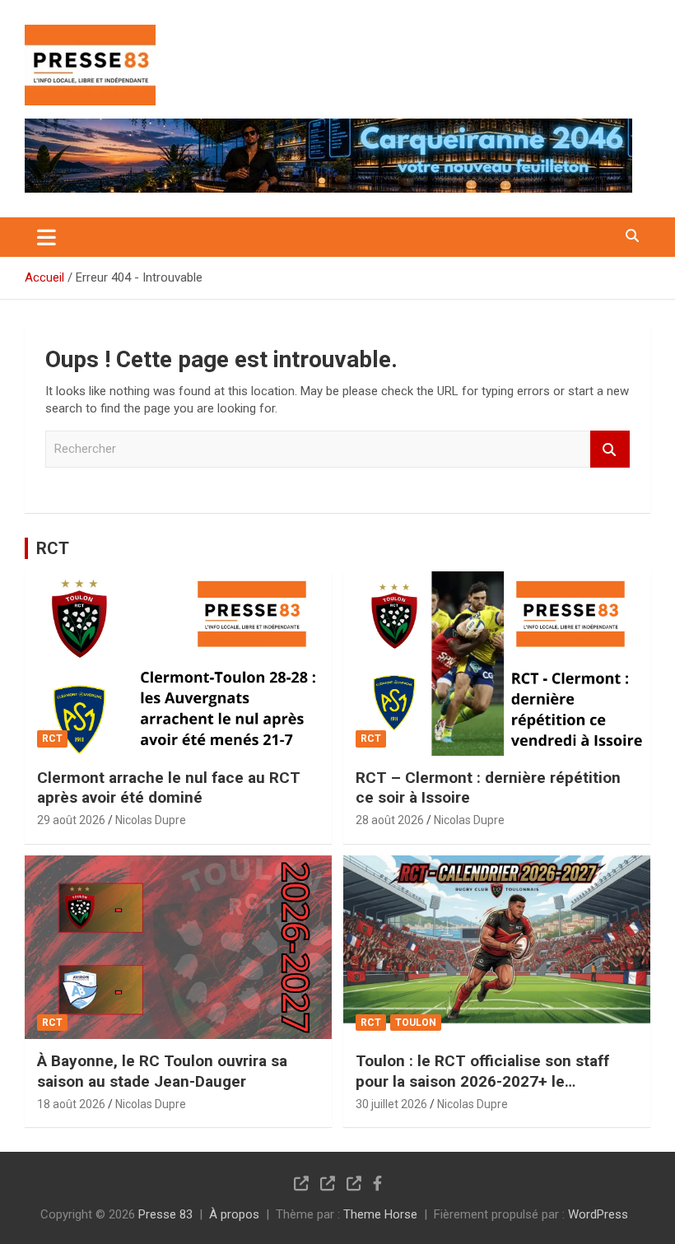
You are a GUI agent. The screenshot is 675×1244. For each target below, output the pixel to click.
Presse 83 (165, 1214)
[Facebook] (377, 1183)
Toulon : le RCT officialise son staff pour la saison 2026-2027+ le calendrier (482, 1081)
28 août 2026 (390, 820)
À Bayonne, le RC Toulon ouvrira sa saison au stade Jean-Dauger (162, 1071)
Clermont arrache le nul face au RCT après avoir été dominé (168, 788)
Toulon (415, 1022)
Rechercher (610, 449)
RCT (52, 548)
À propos (234, 1214)
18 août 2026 (71, 1104)
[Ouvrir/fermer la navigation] (46, 237)
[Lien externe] (90, 36)
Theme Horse (380, 1214)
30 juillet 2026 (391, 1104)
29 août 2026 (71, 820)
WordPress (598, 1214)
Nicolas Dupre (150, 820)
